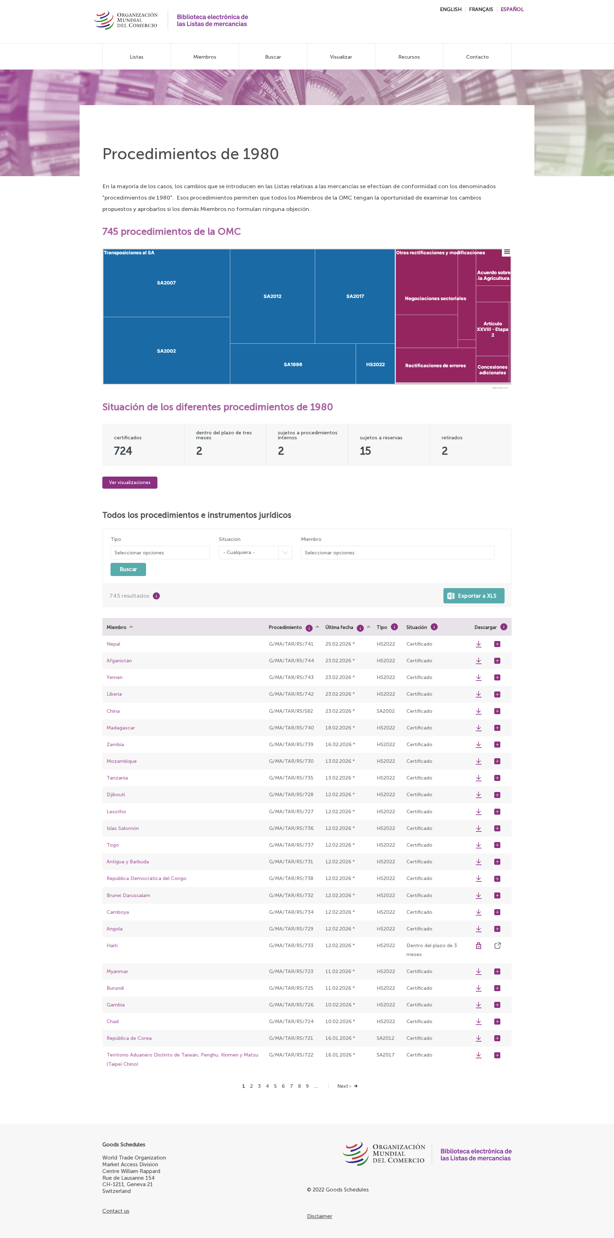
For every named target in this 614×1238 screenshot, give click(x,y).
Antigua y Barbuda (128, 862)
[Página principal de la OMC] (366, 1156)
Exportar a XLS (477, 596)
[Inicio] (125, 21)
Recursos (409, 57)
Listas (137, 57)
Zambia (115, 745)
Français (481, 9)
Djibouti (116, 795)
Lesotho (116, 812)
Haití (112, 946)
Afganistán (119, 661)
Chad (113, 1022)
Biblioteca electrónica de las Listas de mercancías (212, 20)
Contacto (477, 57)
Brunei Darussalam (128, 895)
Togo (113, 845)
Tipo (116, 539)
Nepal (113, 644)
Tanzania (117, 778)
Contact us (115, 1211)
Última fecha (339, 627)
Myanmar (117, 971)
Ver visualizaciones (130, 482)
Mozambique (122, 761)
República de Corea (129, 1038)
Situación (230, 539)
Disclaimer (319, 1216)
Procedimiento (285, 627)
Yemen (115, 677)
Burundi (115, 988)
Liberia (114, 694)
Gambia (116, 1005)
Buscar (273, 57)
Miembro (311, 539)
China (113, 711)
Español (512, 9)
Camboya (118, 912)
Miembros (204, 57)
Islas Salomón (123, 828)
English (451, 9)
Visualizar (341, 57)
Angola (115, 929)
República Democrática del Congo (147, 878)
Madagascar (121, 728)
